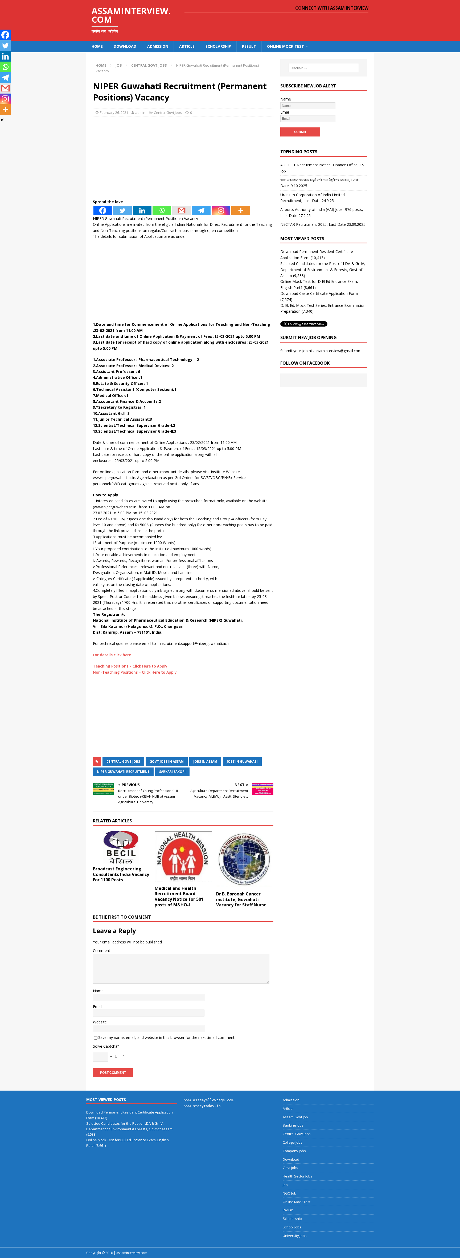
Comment (101, 950)
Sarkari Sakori (172, 771)
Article (187, 46)
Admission (157, 46)
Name (98, 990)
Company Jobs (294, 1150)
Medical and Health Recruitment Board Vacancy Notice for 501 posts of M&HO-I (179, 896)
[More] (240, 210)
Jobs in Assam (205, 761)
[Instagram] (221, 210)
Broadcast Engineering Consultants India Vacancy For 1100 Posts (121, 874)
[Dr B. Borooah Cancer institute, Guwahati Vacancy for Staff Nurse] (244, 860)
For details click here (112, 654)
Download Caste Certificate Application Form (319, 293)
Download (125, 46)
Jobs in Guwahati (242, 761)
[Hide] (2, 120)
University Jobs (295, 1235)
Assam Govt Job (295, 1117)
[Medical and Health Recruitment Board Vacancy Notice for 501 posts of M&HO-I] (183, 857)
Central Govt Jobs (168, 112)
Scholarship (218, 46)
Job (119, 65)
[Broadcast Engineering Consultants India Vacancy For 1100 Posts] (121, 847)
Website (100, 1021)
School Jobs (292, 1227)
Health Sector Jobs (297, 1176)
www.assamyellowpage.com (208, 1100)
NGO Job (289, 1193)
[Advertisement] (183, 159)
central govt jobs (123, 761)
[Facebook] (102, 210)
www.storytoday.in (202, 1106)
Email (97, 1006)
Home (97, 46)
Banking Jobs (293, 1125)
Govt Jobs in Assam (167, 761)
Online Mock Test (285, 46)
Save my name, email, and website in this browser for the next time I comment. (166, 1037)
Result (249, 46)
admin (140, 112)
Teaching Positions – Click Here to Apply (130, 666)
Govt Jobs (290, 1167)
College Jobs (292, 1142)
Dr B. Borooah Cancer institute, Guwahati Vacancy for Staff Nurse (241, 899)
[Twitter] (122, 210)
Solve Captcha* (106, 1046)
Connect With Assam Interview (331, 8)
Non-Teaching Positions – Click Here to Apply (135, 672)
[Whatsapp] (162, 210)
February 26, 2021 (114, 112)
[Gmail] (181, 210)
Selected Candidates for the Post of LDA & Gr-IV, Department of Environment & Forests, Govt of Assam (322, 269)
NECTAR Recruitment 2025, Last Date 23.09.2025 (322, 224)
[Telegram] (201, 210)
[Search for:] (324, 67)
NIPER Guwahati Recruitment (123, 771)
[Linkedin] (142, 210)
